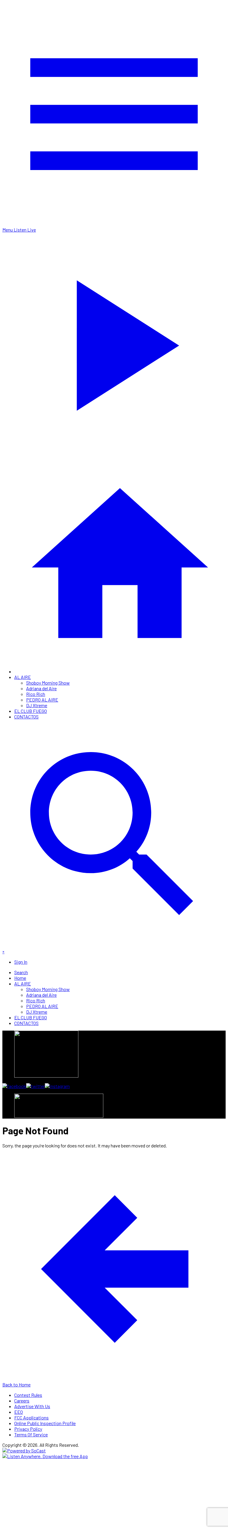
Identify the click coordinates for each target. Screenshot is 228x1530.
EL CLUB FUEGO (30, 711)
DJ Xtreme (36, 705)
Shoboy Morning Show (48, 682)
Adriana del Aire (41, 688)
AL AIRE (22, 677)
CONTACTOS (26, 716)
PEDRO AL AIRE (42, 699)
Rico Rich (35, 694)
